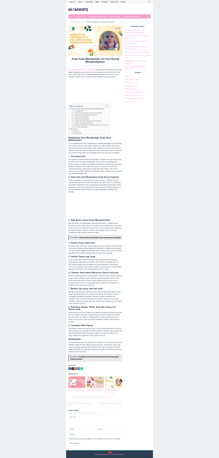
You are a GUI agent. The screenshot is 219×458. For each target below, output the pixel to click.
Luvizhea (128, 76)
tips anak (105, 397)
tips (101, 397)
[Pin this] (75, 368)
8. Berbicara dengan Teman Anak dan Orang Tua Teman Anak (91, 125)
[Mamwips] (78, 9)
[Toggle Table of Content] (106, 106)
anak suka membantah (93, 397)
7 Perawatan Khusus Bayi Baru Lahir (136, 52)
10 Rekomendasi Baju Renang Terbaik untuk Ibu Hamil (80, 403)
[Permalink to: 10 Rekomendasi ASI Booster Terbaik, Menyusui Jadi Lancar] (95, 382)
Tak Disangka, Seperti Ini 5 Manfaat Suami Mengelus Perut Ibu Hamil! (112, 390)
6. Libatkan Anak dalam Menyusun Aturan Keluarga (88, 121)
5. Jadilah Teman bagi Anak (81, 119)
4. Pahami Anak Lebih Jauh (81, 117)
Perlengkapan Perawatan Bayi (134, 98)
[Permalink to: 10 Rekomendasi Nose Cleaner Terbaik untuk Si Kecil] (76, 382)
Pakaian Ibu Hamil (130, 89)
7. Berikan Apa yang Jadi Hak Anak (83, 123)
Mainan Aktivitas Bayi (132, 79)
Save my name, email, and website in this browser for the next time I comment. (95, 439)
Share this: (77, 131)
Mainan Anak (129, 82)
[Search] (148, 16)
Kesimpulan (74, 129)
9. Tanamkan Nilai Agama (81, 127)
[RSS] (149, 2)
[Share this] (69, 368)
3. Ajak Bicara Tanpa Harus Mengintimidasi (85, 115)
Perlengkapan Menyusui (132, 95)
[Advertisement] (109, 455)
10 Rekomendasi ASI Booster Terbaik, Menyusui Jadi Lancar (95, 389)
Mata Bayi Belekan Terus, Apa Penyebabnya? (110, 402)
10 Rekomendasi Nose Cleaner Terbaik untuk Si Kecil (76, 389)
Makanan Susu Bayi (131, 86)
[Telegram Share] (78, 368)
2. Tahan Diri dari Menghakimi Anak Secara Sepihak (88, 113)
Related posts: (78, 133)
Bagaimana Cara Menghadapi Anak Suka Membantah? (87, 109)
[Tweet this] (72, 368)
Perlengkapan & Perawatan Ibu (134, 92)
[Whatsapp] (81, 368)
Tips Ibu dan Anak (78, 397)
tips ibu (109, 397)
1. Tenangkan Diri (79, 111)
